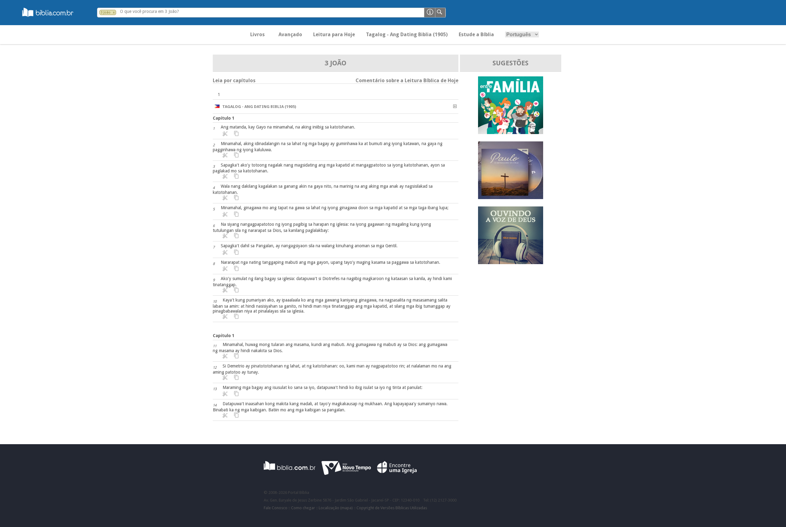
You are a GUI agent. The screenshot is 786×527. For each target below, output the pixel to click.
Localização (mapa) (336, 508)
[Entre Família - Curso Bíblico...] (510, 132)
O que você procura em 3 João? (149, 11)
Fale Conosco (275, 508)
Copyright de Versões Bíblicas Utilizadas (391, 508)
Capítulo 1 (224, 118)
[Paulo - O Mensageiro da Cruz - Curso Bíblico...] (510, 197)
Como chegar (303, 508)
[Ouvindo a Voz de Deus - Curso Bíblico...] (510, 262)
